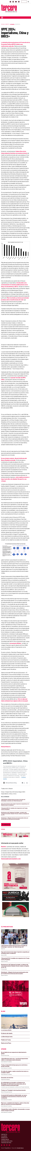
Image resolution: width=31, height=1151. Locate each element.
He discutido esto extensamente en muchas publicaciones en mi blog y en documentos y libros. (14, 284)
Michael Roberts (5, 24)
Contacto (4, 1134)
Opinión (12, 24)
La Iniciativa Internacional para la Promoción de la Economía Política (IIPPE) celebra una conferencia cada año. (15, 44)
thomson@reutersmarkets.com (11, 859)
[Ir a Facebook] (10, 2)
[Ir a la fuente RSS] (18, 2)
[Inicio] (9, 8)
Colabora (4, 1136)
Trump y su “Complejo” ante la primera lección (13, 1090)
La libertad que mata (6, 1036)
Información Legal (7, 1141)
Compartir (6, 824)
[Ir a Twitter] (13, 2)
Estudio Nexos (20, 1148)
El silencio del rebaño (6, 1033)
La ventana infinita (6, 1030)
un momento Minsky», (16, 643)
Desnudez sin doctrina (7, 1077)
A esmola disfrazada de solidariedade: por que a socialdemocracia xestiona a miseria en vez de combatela (14, 1096)
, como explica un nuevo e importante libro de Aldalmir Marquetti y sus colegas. (15, 479)
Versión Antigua (6, 1142)
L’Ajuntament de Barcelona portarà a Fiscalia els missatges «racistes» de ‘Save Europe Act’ (13, 800)
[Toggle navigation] (2, 17)
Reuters (3, 846)
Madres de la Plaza (6, 1043)
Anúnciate (4, 1137)
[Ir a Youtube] (16, 2)
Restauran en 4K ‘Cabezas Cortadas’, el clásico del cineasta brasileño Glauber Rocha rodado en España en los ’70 (15, 813)
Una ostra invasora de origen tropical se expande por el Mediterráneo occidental (15, 804)
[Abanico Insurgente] (15, 912)
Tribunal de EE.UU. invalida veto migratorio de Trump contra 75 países (14, 808)
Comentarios (5, 1139)
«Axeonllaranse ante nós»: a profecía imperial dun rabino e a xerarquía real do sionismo (14, 1059)
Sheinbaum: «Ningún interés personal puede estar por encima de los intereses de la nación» (14, 818)
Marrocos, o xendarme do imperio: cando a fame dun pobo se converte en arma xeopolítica (15, 1103)
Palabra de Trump (6, 1039)
